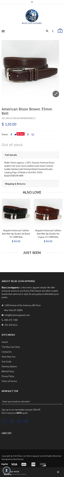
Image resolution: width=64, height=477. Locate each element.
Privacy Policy (8, 376)
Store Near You (8, 356)
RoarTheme (18, 459)
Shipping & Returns (15, 183)
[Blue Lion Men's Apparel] (32, 17)
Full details (11, 154)
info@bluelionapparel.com (17, 315)
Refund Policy (8, 371)
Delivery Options (9, 366)
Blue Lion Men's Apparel (29, 456)
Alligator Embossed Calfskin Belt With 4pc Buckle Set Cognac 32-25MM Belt (48, 233)
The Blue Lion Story (11, 347)
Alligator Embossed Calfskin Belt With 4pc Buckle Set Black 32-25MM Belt (16, 233)
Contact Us (7, 351)
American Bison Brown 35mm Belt (27, 111)
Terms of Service (9, 381)
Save (22, 134)
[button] (7, 470)
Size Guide (6, 361)
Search (5, 342)
